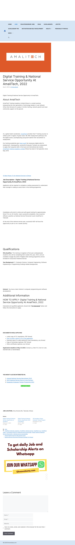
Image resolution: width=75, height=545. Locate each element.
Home (10, 24)
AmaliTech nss (37, 430)
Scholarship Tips (13, 28)
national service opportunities (20, 434)
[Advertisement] (37, 10)
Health (48, 28)
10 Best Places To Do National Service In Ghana (17, 175)
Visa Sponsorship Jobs (27, 24)
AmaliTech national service (26, 430)
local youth (23, 143)
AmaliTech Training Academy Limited (14, 149)
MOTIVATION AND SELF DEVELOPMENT (32, 28)
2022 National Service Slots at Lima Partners (20, 380)
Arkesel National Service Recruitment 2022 (19, 378)
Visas (39, 24)
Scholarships (48, 24)
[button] (9, 37)
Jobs (16, 24)
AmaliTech (24, 134)
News (10, 33)
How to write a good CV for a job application (20, 338)
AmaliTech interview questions (12, 430)
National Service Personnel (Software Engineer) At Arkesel (19, 437)
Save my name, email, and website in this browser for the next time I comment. (25, 528)
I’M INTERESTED (25, 386)
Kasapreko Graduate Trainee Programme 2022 (20, 382)
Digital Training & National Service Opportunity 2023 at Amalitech (24, 420)
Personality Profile (61, 28)
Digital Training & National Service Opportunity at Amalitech (9, 420)
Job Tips (57, 24)
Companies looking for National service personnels (18, 432)
